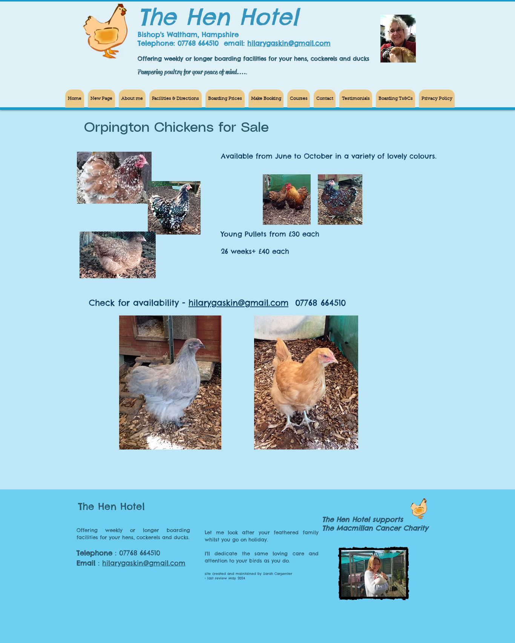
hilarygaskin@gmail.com (289, 43)
